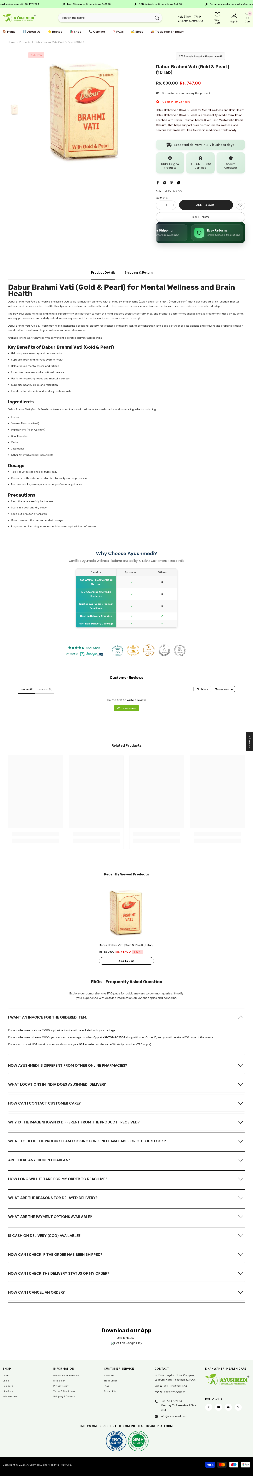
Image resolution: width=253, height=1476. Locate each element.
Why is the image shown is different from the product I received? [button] (74, 1122)
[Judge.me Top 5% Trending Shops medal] (180, 650)
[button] (126, 1017)
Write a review (126, 708)
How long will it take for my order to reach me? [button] (57, 1178)
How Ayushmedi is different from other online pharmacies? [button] (67, 1065)
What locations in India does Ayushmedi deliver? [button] (57, 1084)
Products (25, 42)
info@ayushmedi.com (174, 1416)
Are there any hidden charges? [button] (39, 1160)
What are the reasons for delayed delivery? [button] (53, 1197)
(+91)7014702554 (171, 1401)
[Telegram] (164, 182)
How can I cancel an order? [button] (36, 1292)
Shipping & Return (139, 272)
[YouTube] (228, 1407)
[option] (85, 109)
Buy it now (200, 217)
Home (11, 42)
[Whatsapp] (178, 182)
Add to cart (206, 205)
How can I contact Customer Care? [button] (44, 1103)
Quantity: (162, 197)
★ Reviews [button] (250, 741)
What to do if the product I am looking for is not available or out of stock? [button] (87, 1141)
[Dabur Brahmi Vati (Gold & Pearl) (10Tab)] (126, 911)
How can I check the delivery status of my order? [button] (58, 1273)
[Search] (110, 17)
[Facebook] (157, 182)
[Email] (171, 182)
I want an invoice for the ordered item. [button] (47, 1017)
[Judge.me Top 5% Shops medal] (164, 650)
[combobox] (105, 17)
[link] (240, 205)
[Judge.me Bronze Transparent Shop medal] (149, 650)
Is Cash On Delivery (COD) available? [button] (44, 1235)
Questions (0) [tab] (44, 688)
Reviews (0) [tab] (27, 688)
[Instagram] (218, 1407)
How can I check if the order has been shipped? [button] (55, 1254)
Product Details (103, 272)
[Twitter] (238, 1407)
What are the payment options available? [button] (50, 1216)
